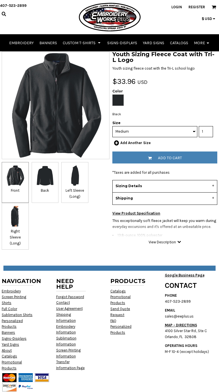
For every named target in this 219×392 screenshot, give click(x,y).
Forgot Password (70, 297)
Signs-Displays (14, 338)
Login (176, 7)
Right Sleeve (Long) (15, 237)
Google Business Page (184, 275)
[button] (82, 42)
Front (15, 190)
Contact (63, 302)
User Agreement (69, 308)
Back (45, 190)
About (7, 350)
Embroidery (11, 291)
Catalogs (9, 356)
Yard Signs (10, 344)
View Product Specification (136, 213)
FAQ (113, 321)
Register (196, 7)
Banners (8, 332)
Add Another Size (135, 143)
